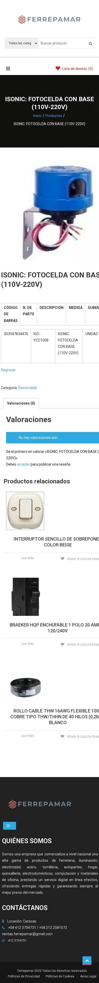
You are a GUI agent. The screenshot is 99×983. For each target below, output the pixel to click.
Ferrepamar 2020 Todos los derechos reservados (52, 971)
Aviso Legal (88, 976)
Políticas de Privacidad (24, 976)
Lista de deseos (77, 69)
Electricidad (27, 388)
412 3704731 (17, 940)
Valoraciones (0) (21, 403)
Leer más (27, 558)
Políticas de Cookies (60, 976)
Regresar (8, 370)
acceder (23, 464)
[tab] (21, 403)
